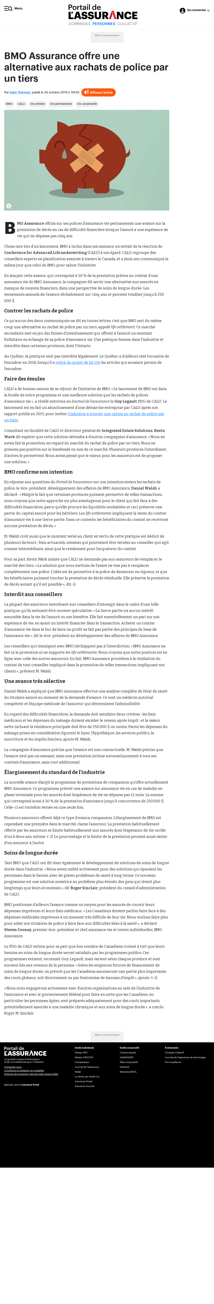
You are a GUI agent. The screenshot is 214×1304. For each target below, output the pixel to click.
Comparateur (82, 1062)
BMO (9, 104)
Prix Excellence (173, 1062)
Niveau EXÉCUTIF (84, 1057)
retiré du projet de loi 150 (78, 362)
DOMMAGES (79, 24)
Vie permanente (61, 104)
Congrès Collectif (174, 1053)
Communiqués (128, 1053)
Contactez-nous (13, 1067)
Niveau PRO (81, 1053)
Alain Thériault (20, 92)
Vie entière (37, 104)
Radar (78, 1072)
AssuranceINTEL (128, 1072)
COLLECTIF (127, 24)
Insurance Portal (30, 1085)
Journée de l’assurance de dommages (185, 1057)
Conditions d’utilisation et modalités (24, 1070)
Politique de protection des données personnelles (31, 1074)
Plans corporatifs (129, 1062)
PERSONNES (104, 24)
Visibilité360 (126, 1057)
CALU (21, 104)
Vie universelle (87, 104)
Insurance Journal (84, 1086)
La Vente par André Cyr (87, 1077)
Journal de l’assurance (87, 1067)
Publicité (124, 1067)
